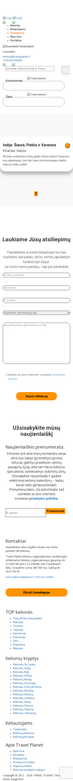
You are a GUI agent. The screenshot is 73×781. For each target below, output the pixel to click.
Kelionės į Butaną (23, 694)
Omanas (18, 625)
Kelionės (15, 25)
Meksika (18, 648)
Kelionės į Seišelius (24, 698)
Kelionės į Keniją (22, 679)
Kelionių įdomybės (23, 736)
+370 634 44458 (12, 60)
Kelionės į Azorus (23, 705)
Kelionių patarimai (23, 733)
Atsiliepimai (17, 32)
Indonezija (19, 637)
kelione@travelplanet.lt (16, 56)
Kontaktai (16, 40)
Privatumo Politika (24, 762)
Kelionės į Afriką (22, 675)
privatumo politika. (44, 498)
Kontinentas (14, 80)
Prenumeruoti (55, 511)
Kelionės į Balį (21, 671)
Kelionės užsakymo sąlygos (29, 769)
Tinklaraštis (20, 729)
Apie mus (16, 36)
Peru (16, 640)
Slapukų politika (22, 766)
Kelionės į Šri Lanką (24, 664)
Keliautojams (18, 29)
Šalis (9, 97)
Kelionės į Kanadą (23, 690)
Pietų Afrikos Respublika (27, 618)
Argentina (19, 644)
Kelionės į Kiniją (22, 701)
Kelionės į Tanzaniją (24, 713)
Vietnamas (19, 633)
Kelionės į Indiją (22, 668)
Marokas (18, 622)
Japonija (18, 629)
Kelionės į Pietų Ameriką (27, 686)
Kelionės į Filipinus (23, 709)
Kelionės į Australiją (24, 683)
